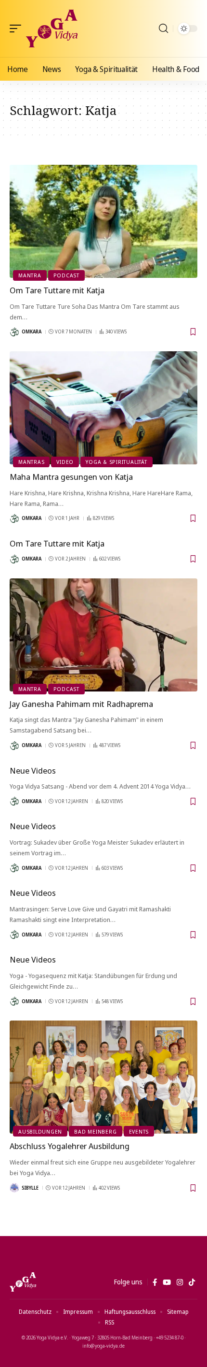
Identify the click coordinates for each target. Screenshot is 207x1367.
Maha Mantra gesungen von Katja (71, 476)
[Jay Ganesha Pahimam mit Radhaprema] (103, 634)
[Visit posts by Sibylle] (14, 1188)
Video (65, 461)
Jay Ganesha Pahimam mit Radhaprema (81, 703)
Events (139, 1131)
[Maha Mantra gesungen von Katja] (103, 407)
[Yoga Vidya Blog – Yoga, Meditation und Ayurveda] (23, 1282)
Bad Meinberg (95, 1131)
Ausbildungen (40, 1131)
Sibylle (30, 1187)
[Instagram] (179, 1282)
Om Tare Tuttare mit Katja (57, 290)
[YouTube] (166, 1282)
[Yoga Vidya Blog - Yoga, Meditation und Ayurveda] (52, 28)
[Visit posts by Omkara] (14, 332)
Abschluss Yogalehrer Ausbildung (69, 1145)
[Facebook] (154, 1282)
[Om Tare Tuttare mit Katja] (103, 221)
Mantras (31, 461)
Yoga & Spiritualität (116, 461)
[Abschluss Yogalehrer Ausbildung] (103, 1077)
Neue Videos (33, 770)
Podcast (66, 275)
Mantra (29, 275)
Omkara (31, 331)
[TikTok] (191, 1282)
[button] (18, 28)
